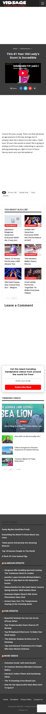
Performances (10, 225)
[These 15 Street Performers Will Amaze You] (13, 250)
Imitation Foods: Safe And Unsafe (20, 663)
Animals (23, 421)
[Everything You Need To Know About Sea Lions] (23, 418)
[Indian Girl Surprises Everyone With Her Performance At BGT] (33, 221)
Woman (5, 196)
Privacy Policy (26, 699)
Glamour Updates (14, 563)
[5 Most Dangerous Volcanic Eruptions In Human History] (7, 450)
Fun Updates (11, 611)
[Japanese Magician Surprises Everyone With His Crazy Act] (13, 221)
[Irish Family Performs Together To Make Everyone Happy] (33, 273)
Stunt (33, 192)
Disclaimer (14, 699)
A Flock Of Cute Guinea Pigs (14, 556)
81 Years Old (12, 192)
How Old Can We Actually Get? (28, 436)
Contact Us (38, 699)
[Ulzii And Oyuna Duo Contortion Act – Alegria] (13, 273)
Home (5, 699)
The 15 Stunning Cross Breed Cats (20, 680)
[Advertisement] (23, 25)
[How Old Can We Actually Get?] (7, 439)
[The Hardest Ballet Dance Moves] (33, 250)
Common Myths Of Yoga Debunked (25, 460)
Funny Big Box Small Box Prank (16, 529)
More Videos (11, 655)
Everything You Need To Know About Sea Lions (23, 427)
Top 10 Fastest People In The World (18, 551)
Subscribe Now (23, 387)
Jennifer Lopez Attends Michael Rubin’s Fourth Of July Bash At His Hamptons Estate (22, 580)
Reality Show (23, 192)
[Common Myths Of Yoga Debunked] (7, 462)
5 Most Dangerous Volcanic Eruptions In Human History (27, 448)
